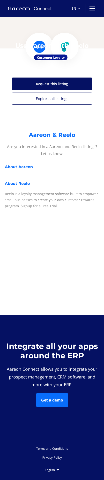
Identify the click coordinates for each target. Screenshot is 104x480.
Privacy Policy (52, 457)
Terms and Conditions (52, 448)
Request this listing (52, 83)
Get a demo (52, 400)
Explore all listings (52, 98)
